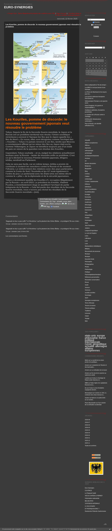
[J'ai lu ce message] (110, 529)
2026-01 (87, 438)
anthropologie (89, 150)
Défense (87, 184)
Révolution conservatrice (92, 279)
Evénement (88, 210)
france (102, 337)
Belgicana (88, 166)
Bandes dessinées (90, 163)
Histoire (87, 217)
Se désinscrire (97, 24)
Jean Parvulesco (90, 225)
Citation (87, 176)
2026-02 (87, 435)
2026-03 (87, 432)
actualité (89, 346)
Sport (86, 297)
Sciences (87, 290)
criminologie (88, 179)
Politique (87, 272)
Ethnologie (88, 204)
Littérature (88, 238)
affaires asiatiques (55, 204)
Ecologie (87, 194)
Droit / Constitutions (90, 189)
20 (99, 68)
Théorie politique (90, 308)
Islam (86, 223)
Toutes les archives (90, 445)
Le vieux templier (90, 506)
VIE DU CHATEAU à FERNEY (94, 495)
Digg (48, 206)
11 (93, 65)
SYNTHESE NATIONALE (92, 503)
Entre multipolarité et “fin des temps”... (96, 85)
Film (86, 212)
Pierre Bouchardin (90, 402)
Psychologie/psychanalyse (93, 274)
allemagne (101, 346)
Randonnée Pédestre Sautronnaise (95, 511)
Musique (87, 254)
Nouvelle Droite (89, 259)
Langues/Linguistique (91, 230)
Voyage (87, 318)
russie (88, 344)
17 (90, 68)
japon (69, 201)
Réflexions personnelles (92, 277)
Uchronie (87, 313)
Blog (86, 171)
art (85, 161)
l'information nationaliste (92, 498)
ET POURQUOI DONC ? (92, 508)
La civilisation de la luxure (99, 370)
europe (101, 335)
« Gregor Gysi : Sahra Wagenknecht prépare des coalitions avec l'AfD (31, 13)
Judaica (87, 228)
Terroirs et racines (90, 305)
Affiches (87, 145)
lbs (86, 388)
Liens (86, 235)
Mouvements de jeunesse (92, 251)
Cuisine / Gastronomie (91, 181)
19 (96, 68)
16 (87, 68)
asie (47, 204)
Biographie (88, 168)
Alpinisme (88, 148)
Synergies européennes (92, 300)
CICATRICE (88, 490)
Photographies (89, 264)
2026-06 (87, 425)
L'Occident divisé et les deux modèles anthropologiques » (68, 14)
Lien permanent (63, 199)
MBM (86, 383)
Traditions (88, 310)
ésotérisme (88, 202)
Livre (86, 241)
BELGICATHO (89, 501)
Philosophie (88, 261)
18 (93, 68)
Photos (87, 266)
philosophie (91, 337)
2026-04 (87, 430)
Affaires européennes (91, 142)
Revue (87, 282)
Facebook (55, 206)
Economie (88, 197)
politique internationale (92, 341)
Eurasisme (88, 207)
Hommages (88, 220)
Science (87, 287)
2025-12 (87, 440)
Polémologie (88, 269)
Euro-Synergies (18, 7)
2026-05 (87, 427)
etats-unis (90, 335)
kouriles (42, 204)
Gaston (87, 397)
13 (99, 65)
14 (102, 65)
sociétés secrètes (90, 292)
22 (105, 68)
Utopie (87, 316)
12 (96, 65)
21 (102, 68)
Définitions (88, 186)
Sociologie (88, 295)
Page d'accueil (61, 13)
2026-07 (87, 422)
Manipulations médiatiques (93, 246)
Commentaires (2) (45, 201)
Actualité (87, 140)
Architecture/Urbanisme (92, 155)
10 (90, 65)
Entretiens (88, 199)
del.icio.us (70, 204)
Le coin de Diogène (91, 233)
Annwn (87, 365)
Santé (86, 285)
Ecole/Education (90, 192)
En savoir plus (92, 529)
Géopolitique (89, 215)
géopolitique (99, 344)
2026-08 (87, 419)
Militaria (87, 248)
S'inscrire (97, 22)
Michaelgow (88, 393)
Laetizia (87, 378)
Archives (87, 158)
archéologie (88, 153)
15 (105, 65)
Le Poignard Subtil (90, 493)
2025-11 (87, 443)
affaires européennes (92, 349)
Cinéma (87, 173)
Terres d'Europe (89, 303)
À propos (96, 36)
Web (86, 321)
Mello (86, 360)
